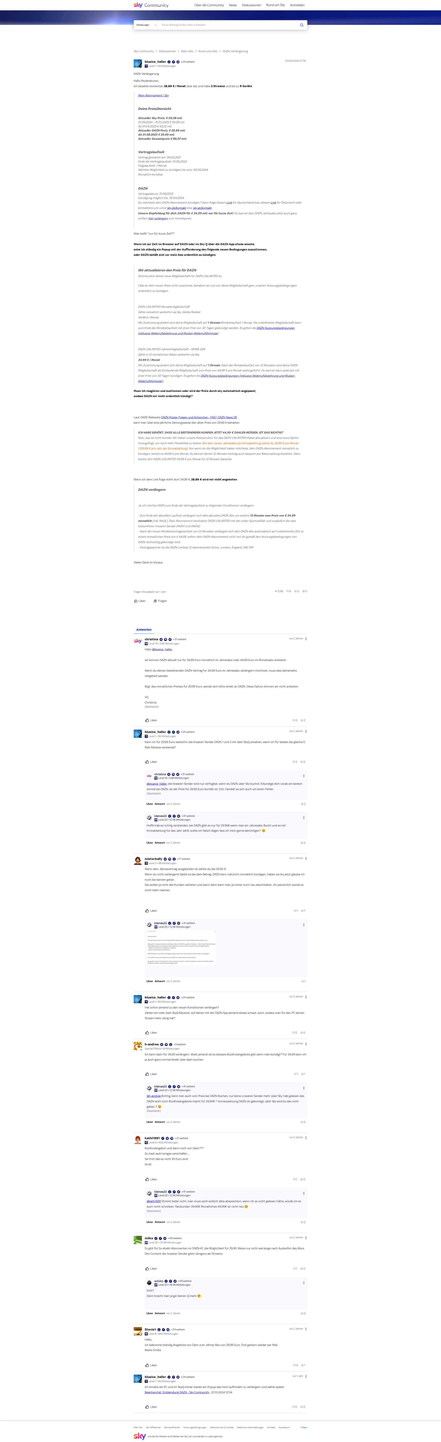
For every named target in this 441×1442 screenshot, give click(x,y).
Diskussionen (251, 5)
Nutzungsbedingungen (195, 1427)
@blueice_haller (162, 649)
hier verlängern (158, 218)
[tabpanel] (220, 1023)
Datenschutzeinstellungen (250, 1427)
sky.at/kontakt (202, 208)
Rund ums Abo (208, 51)
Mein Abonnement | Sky (153, 95)
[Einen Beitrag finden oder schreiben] (302, 25)
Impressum (284, 1427)
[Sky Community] (153, 5)
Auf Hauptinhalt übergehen (16, 2)
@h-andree (154, 1096)
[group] (279, 591)
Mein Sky (138, 1427)
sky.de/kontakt (176, 208)
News (233, 5)
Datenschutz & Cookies (222, 1427)
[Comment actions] (306, 639)
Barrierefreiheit (172, 1427)
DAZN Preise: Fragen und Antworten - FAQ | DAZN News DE (199, 417)
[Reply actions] (303, 776)
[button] (149, 804)
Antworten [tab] (144, 629)
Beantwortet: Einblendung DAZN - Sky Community (177, 1392)
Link (229, 202)
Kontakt (271, 1427)
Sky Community (144, 51)
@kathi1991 (154, 1201)
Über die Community (209, 5)
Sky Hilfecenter (153, 1427)
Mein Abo (187, 51)
